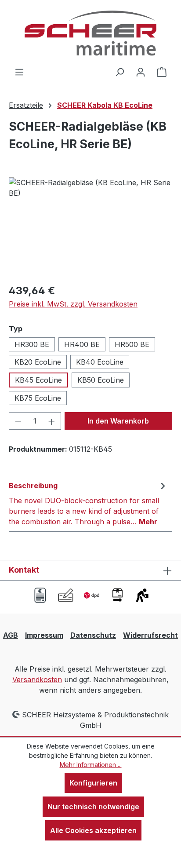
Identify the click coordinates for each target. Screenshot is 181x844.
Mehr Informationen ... (91, 764)
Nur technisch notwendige (93, 806)
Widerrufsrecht (150, 635)
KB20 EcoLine (37, 362)
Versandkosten (37, 679)
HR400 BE (82, 344)
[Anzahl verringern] (18, 421)
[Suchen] (119, 71)
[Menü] (19, 71)
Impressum (44, 635)
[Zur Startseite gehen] (90, 33)
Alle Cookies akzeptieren (93, 830)
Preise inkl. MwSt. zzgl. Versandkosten (73, 304)
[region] (90, 226)
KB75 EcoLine (37, 398)
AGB (10, 635)
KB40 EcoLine (99, 362)
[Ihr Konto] (140, 71)
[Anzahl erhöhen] (52, 421)
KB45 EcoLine (38, 380)
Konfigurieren (93, 782)
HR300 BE (31, 344)
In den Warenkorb (118, 421)
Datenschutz (93, 635)
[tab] (88, 503)
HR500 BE (132, 344)
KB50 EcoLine (100, 380)
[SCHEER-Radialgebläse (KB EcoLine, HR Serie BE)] (90, 226)
